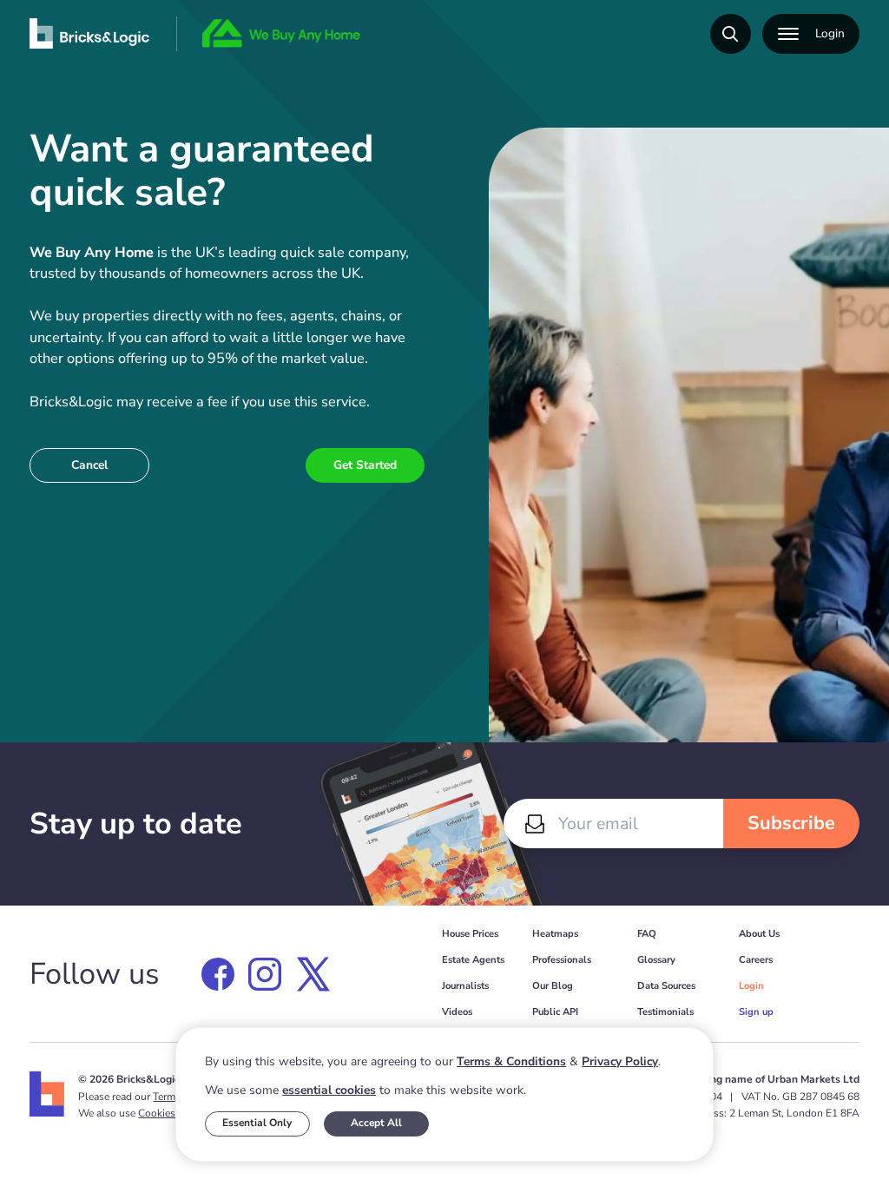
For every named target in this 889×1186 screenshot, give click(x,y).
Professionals (561, 959)
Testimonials (665, 1011)
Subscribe (791, 823)
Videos (457, 1011)
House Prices (470, 933)
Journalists (465, 985)
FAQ (646, 933)
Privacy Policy (620, 1061)
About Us (759, 933)
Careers (756, 959)
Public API (555, 1011)
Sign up (756, 1011)
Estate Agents (473, 959)
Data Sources (666, 985)
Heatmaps (555, 933)
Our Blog (552, 985)
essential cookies (329, 1090)
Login (751, 985)
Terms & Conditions (511, 1061)
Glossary (656, 959)
